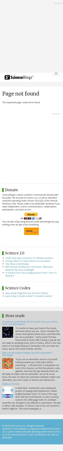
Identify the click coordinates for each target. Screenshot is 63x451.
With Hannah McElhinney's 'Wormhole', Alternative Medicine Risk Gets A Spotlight (29, 268)
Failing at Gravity (10, 384)
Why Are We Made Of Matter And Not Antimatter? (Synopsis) (27, 354)
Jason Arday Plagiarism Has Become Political (26, 293)
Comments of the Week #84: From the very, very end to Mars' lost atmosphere (30, 322)
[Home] (19, 78)
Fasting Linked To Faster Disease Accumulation (27, 261)
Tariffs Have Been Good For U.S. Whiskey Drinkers (29, 258)
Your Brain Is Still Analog (16, 263)
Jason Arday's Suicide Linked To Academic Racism (28, 296)
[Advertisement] (31, 36)
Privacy (48, 425)
